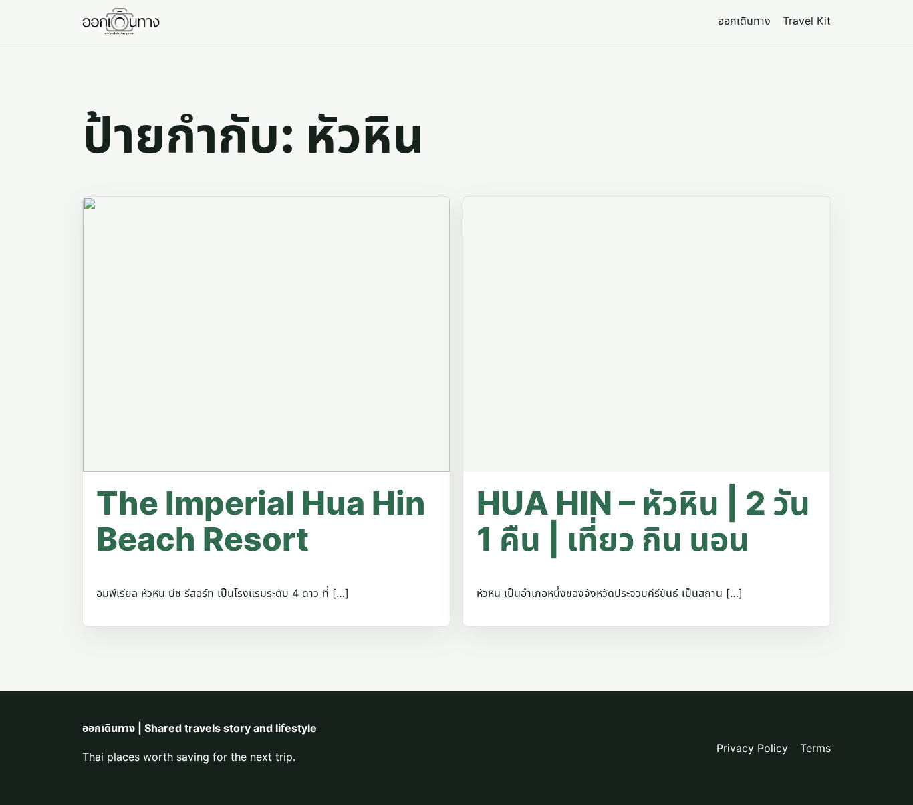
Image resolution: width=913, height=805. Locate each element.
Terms (815, 748)
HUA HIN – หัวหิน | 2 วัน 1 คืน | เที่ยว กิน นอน (643, 521)
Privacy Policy (752, 748)
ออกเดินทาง (744, 20)
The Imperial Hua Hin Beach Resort (260, 521)
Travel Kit (807, 20)
